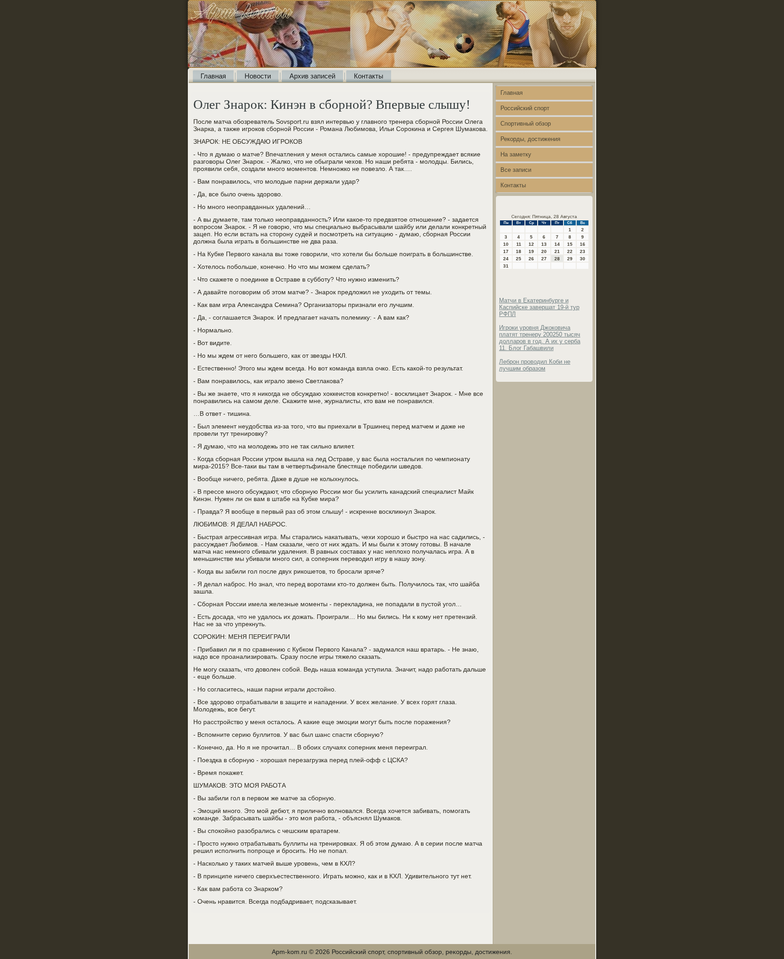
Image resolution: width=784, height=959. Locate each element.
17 (506, 251)
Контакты (368, 76)
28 (557, 258)
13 (544, 244)
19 (531, 251)
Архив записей (312, 76)
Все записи (515, 169)
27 (544, 258)
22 (570, 251)
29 (570, 258)
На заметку (515, 154)
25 (518, 258)
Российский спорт (524, 108)
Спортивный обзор (525, 123)
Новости (258, 76)
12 (531, 244)
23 (582, 251)
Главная (213, 76)
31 (506, 265)
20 (544, 251)
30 (582, 258)
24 (506, 258)
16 (582, 244)
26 (531, 258)
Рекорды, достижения (530, 139)
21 (557, 251)
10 (506, 244)
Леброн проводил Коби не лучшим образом (534, 365)
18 (518, 251)
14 (557, 244)
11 (518, 244)
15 (570, 244)
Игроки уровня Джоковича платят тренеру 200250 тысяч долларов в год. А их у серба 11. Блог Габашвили (539, 337)
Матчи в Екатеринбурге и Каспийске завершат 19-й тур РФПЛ (539, 307)
